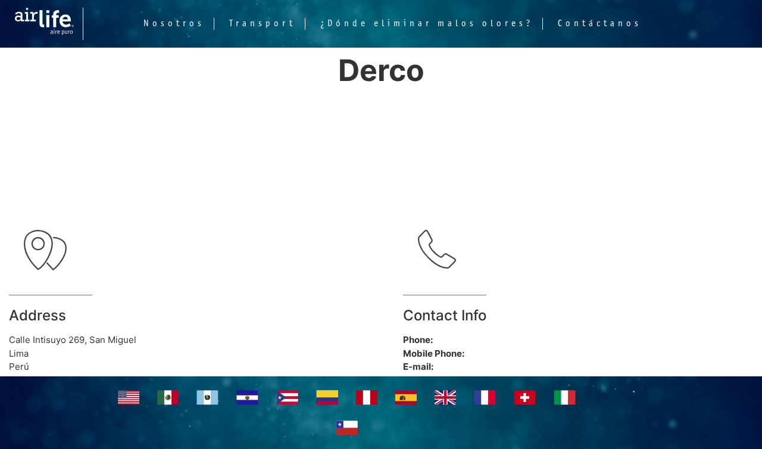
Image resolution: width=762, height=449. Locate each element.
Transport (262, 24)
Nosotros (174, 24)
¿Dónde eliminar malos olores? (426, 24)
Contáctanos (600, 24)
